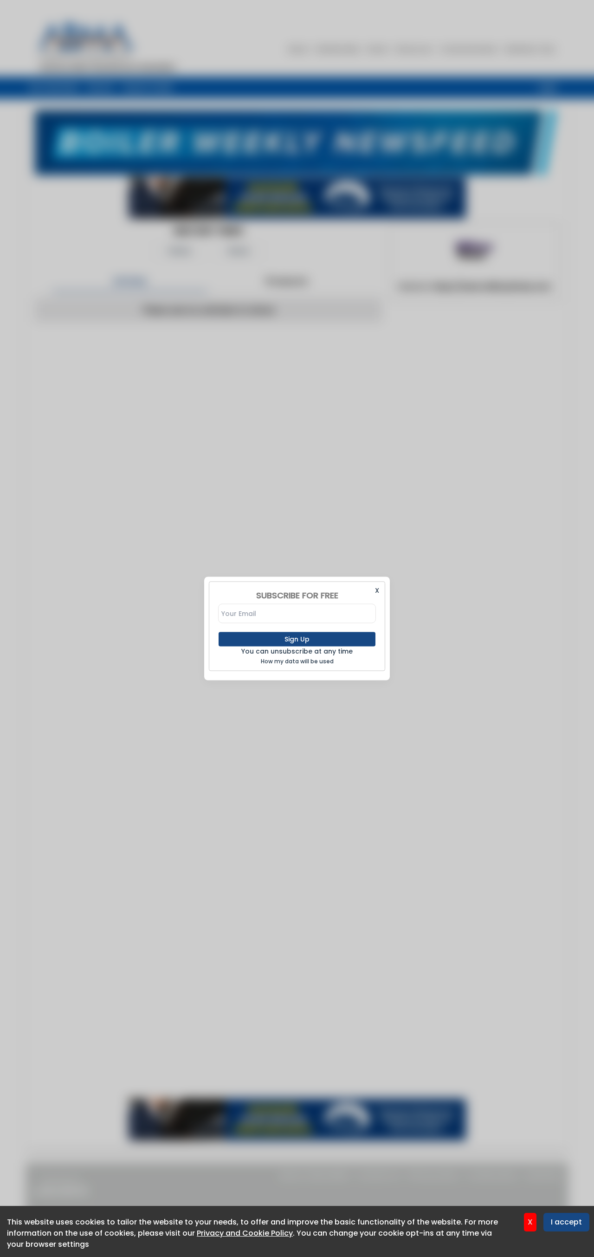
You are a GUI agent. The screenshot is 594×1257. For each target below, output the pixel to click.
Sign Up (297, 639)
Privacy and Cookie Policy (245, 1233)
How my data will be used (297, 661)
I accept (566, 1222)
